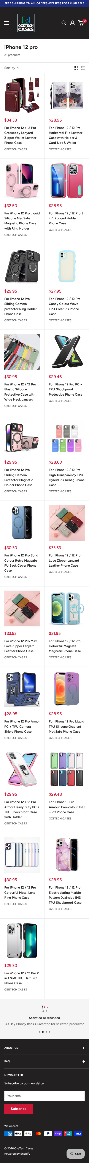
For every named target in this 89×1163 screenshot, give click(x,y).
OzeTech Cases (15, 149)
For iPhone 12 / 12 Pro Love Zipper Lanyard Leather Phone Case (65, 560)
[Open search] (64, 23)
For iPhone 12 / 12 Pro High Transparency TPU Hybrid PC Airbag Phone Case (66, 477)
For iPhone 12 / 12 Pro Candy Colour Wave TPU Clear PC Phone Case (65, 306)
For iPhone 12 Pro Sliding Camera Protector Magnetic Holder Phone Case (18, 477)
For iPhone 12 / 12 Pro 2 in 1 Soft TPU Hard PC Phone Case (21, 978)
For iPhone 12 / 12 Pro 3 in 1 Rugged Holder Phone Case (66, 218)
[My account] (72, 23)
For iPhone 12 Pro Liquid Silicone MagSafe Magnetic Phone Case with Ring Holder (22, 220)
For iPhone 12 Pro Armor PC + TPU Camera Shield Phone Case (22, 726)
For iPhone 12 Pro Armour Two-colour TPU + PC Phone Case (67, 807)
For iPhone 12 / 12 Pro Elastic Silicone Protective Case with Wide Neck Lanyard (20, 391)
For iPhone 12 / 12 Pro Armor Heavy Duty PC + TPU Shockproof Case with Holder (21, 809)
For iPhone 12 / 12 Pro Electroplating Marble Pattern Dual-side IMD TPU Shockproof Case (65, 895)
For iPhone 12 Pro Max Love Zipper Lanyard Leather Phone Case (20, 646)
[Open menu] (6, 23)
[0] (81, 22)
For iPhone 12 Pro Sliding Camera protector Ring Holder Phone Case (20, 306)
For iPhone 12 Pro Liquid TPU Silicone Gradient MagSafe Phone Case (66, 726)
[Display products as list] (83, 68)
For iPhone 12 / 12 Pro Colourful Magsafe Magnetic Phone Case (65, 646)
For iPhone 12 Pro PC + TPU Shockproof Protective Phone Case (65, 389)
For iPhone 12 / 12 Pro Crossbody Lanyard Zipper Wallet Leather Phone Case (20, 135)
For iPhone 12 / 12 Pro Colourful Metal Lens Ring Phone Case (20, 893)
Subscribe (18, 1109)
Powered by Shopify (17, 1153)
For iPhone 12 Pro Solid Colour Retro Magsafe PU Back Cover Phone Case (21, 562)
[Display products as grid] (76, 68)
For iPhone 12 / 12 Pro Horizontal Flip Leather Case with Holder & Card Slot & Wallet (65, 135)
